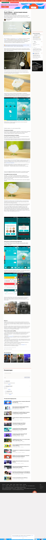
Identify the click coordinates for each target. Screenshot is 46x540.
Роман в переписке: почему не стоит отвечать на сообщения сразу (37, 51)
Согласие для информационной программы (18, 489)
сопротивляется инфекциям (10, 162)
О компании (24, 484)
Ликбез (18, 403)
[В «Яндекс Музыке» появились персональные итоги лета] (17, 418)
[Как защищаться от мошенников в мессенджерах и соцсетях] (17, 451)
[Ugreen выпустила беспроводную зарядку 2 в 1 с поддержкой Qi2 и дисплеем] (17, 467)
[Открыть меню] (29, 386)
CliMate (5, 39)
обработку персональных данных (22, 536)
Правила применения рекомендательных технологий (9, 488)
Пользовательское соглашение (9, 487)
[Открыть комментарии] (14, 403)
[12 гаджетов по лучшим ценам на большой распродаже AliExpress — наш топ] (17, 435)
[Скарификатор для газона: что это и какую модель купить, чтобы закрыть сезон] (17, 440)
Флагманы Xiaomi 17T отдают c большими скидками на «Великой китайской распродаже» (37, 57)
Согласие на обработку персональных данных (29, 488)
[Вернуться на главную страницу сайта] (3, 0)
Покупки (18, 414)
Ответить (9, 384)
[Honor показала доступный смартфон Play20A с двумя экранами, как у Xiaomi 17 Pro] (17, 408)
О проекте (7, 484)
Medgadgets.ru (23, 344)
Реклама (14, 484)
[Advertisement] (17, 125)
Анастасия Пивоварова (9, 19)
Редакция (17, 484)
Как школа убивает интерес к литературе (36, 45)
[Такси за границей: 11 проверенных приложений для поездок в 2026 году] (17, 446)
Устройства (21, 414)
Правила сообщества (20, 488)
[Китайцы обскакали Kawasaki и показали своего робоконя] (17, 462)
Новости (18, 425)
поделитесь (25, 45)
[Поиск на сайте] (41, 1)
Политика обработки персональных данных (20, 487)
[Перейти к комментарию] (37, 37)
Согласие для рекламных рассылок (7, 489)
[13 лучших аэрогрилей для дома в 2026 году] (17, 478)
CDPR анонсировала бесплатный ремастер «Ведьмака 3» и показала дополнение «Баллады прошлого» (37, 39)
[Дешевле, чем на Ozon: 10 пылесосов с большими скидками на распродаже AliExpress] (17, 456)
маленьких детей (10, 336)
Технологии (21, 403)
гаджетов (17, 38)
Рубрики (11, 484)
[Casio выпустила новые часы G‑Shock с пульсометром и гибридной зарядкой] (17, 424)
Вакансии (21, 484)
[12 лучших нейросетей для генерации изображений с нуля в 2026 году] (17, 402)
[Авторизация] (44, 1)
